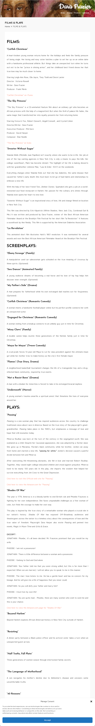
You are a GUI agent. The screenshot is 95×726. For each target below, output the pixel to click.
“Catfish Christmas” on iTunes (20, 95)
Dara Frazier (75, 6)
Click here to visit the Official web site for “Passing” (30, 478)
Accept (47, 720)
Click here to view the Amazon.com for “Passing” (28, 484)
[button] (91, 701)
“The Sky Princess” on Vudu (19, 143)
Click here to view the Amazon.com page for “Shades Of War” (34, 608)
